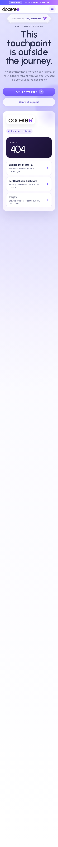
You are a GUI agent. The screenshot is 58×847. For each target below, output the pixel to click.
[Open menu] (52, 9)
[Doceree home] (11, 9)
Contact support (29, 101)
